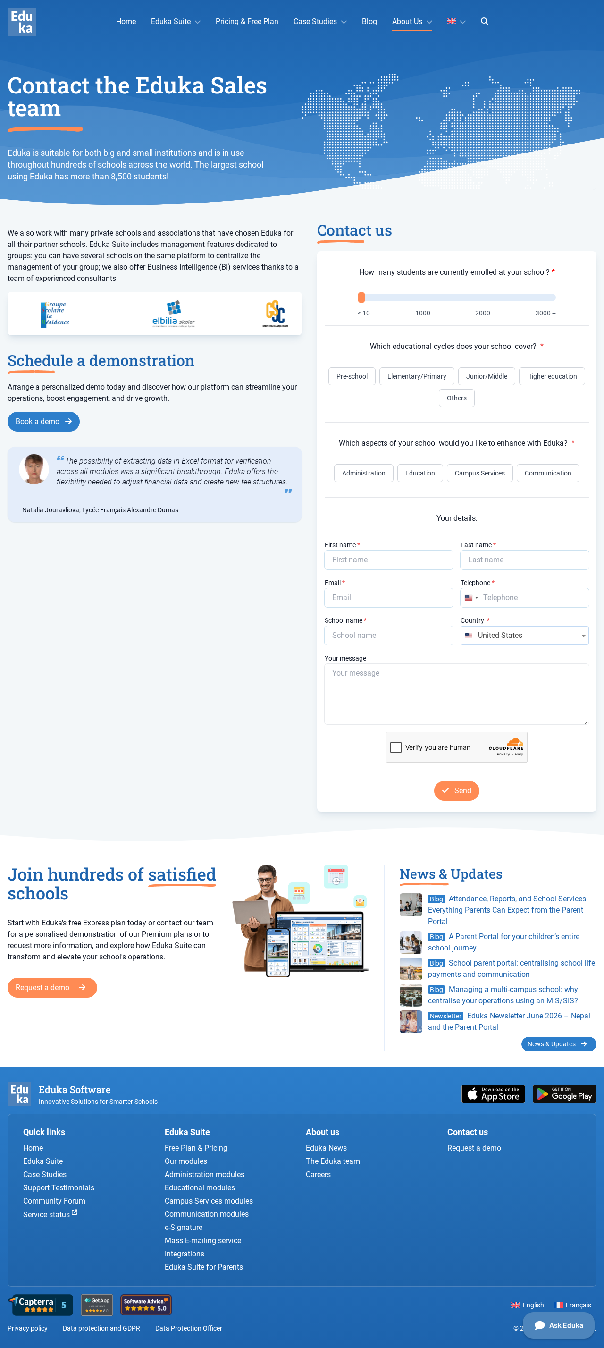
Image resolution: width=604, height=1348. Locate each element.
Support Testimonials (58, 1187)
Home (126, 21)
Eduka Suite (171, 21)
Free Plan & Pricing (196, 1148)
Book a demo (38, 421)
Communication (548, 473)
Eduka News (326, 1148)
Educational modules (200, 1187)
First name (342, 545)
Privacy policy (28, 1328)
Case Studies (315, 21)
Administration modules (204, 1174)
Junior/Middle (486, 376)
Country (475, 620)
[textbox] (524, 635)
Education (420, 473)
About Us (407, 21)
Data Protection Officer (188, 1328)
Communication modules (207, 1214)
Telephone (478, 582)
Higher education (552, 376)
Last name (478, 545)
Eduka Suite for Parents (204, 1267)
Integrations (184, 1253)
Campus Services (480, 473)
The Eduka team (333, 1161)
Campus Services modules (209, 1200)
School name (346, 620)
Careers (318, 1174)
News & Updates (552, 1044)
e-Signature (183, 1227)
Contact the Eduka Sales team (137, 96)
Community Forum (54, 1200)
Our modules (186, 1161)
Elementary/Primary (416, 376)
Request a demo (43, 987)
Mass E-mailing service (203, 1240)
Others (457, 398)
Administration (364, 473)
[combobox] (525, 635)
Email (335, 582)
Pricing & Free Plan (247, 21)
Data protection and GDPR (101, 1328)
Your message (345, 658)
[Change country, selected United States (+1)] (471, 598)
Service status (47, 1215)
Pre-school (352, 376)
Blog (369, 21)
